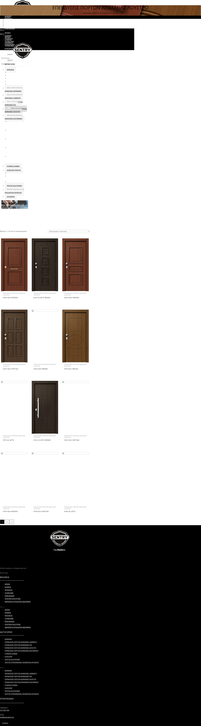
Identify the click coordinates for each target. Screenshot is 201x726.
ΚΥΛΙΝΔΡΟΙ (11, 78)
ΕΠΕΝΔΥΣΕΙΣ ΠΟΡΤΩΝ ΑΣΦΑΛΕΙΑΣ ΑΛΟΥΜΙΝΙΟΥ (21, 651)
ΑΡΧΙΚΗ (7, 584)
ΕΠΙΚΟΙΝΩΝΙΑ (9, 596)
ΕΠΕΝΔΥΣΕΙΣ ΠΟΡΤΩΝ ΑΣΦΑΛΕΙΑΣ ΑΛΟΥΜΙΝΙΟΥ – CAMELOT (17, 133)
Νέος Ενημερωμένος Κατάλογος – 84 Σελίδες (14, 206)
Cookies (5, 723)
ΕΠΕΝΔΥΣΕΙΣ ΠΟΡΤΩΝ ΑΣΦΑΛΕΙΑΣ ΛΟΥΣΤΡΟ (16, 110)
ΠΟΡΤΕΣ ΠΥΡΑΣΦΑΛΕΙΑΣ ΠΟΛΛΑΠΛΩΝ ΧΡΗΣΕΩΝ (14, 191)
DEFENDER (11, 81)
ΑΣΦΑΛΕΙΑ (8, 639)
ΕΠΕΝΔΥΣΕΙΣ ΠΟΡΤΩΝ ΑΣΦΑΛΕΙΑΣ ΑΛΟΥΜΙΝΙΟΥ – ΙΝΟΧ (17, 142)
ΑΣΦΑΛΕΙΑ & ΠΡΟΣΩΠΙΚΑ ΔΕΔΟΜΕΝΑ (18, 601)
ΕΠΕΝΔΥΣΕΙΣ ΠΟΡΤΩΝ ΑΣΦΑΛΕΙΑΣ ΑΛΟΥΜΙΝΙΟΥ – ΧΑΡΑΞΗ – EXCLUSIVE (17, 159)
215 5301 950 (4, 710)
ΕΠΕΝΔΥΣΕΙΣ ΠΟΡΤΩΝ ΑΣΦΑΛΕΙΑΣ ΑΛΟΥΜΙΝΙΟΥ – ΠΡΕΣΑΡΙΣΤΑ (17, 150)
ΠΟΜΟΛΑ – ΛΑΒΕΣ (14, 173)
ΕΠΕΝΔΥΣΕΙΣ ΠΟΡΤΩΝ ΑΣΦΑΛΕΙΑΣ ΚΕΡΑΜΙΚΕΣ (14, 89)
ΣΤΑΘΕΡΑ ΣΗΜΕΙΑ (13, 166)
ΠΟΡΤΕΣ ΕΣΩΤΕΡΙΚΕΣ (14, 186)
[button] (59, 607)
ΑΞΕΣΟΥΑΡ (11, 182)
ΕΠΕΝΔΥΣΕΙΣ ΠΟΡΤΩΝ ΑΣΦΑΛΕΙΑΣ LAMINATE (14, 96)
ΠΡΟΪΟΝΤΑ (8, 590)
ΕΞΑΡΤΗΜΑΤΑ (12, 84)
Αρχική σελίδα (87, 13)
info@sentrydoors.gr (7, 717)
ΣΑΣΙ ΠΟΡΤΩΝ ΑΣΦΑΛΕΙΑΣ (16, 73)
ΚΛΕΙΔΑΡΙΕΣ (11, 75)
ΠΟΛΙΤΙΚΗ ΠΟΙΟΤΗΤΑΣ (13, 599)
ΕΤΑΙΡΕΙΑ (8, 587)
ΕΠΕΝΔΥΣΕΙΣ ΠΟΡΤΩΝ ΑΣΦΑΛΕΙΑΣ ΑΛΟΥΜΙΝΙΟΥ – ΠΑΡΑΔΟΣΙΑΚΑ (17, 124)
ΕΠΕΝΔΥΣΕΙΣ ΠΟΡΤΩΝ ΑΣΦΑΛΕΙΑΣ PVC (14, 103)
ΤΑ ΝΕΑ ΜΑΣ (9, 593)
